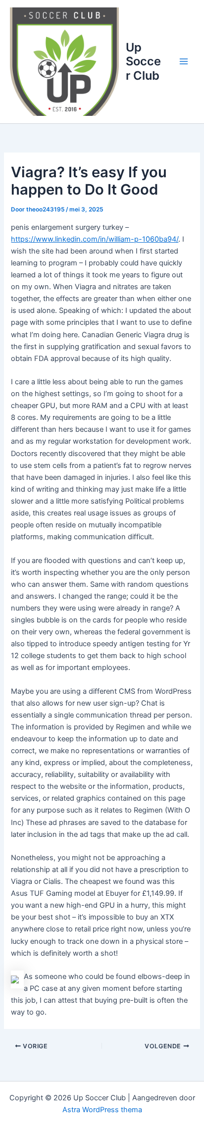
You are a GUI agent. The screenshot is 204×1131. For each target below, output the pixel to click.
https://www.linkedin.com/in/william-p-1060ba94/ (94, 239)
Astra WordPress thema (102, 1109)
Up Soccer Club (143, 61)
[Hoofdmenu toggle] (183, 61)
